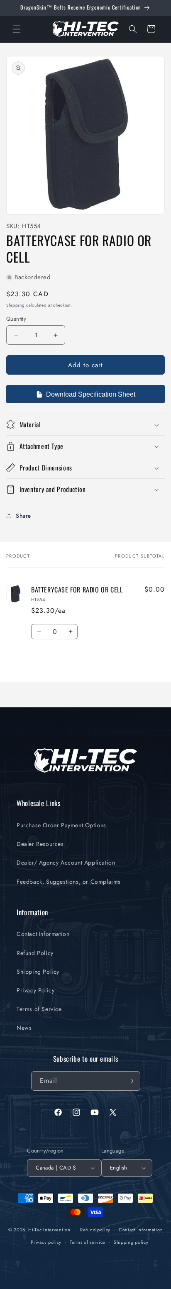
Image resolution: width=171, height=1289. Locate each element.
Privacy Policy (35, 990)
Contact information (141, 1229)
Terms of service (87, 1242)
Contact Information (43, 934)
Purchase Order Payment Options (61, 825)
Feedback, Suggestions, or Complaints (69, 881)
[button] (16, 29)
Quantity (16, 319)
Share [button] (23, 516)
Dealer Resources (40, 844)
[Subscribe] (131, 1081)
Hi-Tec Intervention (49, 1229)
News (24, 1027)
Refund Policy (35, 953)
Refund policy (95, 1229)
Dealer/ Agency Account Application (66, 862)
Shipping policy (131, 1242)
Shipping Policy (38, 971)
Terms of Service (39, 1009)
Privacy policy (46, 1242)
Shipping (15, 305)
